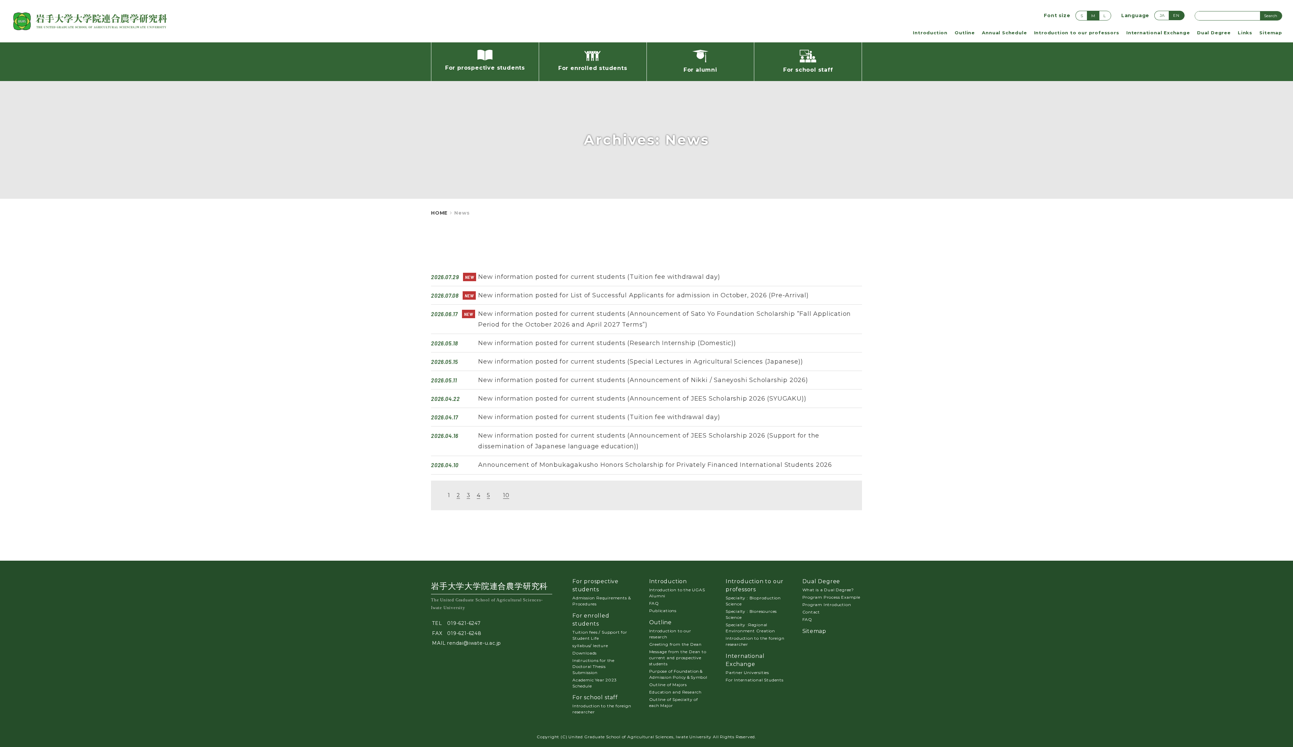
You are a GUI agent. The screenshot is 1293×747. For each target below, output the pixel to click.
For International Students (755, 679)
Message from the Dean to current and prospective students (677, 657)
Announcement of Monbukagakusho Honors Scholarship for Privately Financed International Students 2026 (655, 465)
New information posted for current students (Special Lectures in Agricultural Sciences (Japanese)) (640, 361)
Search (1270, 15)
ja (1162, 15)
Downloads (584, 653)
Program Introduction (826, 604)
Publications (663, 610)
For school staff (595, 697)
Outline (965, 32)
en (1176, 15)
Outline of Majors (668, 684)
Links (1245, 32)
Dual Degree (1214, 32)
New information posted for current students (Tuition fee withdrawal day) (599, 277)
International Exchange (1158, 32)
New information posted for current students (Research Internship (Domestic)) (607, 343)
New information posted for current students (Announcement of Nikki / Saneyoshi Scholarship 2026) (643, 380)
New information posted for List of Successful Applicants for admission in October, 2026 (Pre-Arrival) (643, 295)
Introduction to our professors (1076, 32)
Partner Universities (747, 672)
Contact (811, 611)
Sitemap (1270, 32)
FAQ (654, 603)
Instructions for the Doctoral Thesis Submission (593, 666)
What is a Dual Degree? (828, 589)
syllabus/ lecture (590, 645)
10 (506, 495)
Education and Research (675, 692)
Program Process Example (831, 597)
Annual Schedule (1004, 32)
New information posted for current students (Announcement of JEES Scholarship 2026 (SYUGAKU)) (642, 398)
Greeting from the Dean (675, 644)
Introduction (930, 32)
